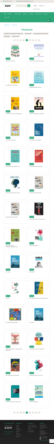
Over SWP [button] (7, 17)
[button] (48, 20)
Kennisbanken (18, 430)
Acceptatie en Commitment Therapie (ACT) (13, 33)
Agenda (31, 14)
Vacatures (18, 436)
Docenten (38, 14)
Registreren (41, 5)
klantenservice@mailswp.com (45, 440)
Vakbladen (18, 14)
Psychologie (14, 24)
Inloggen (35, 5)
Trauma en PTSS (15, 36)
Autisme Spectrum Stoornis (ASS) (40, 33)
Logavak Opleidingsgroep (32, 426)
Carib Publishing (31, 430)
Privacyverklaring (7, 433)
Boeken (17, 426)
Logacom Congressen (32, 425)
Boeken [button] (9, 14)
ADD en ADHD (28, 33)
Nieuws (25, 14)
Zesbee (29, 428)
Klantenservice (36, 9)
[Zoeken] (28, 5)
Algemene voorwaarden (8, 431)
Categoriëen (6, 24)
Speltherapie (7, 36)
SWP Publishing (31, 431)
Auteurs (45, 14)
